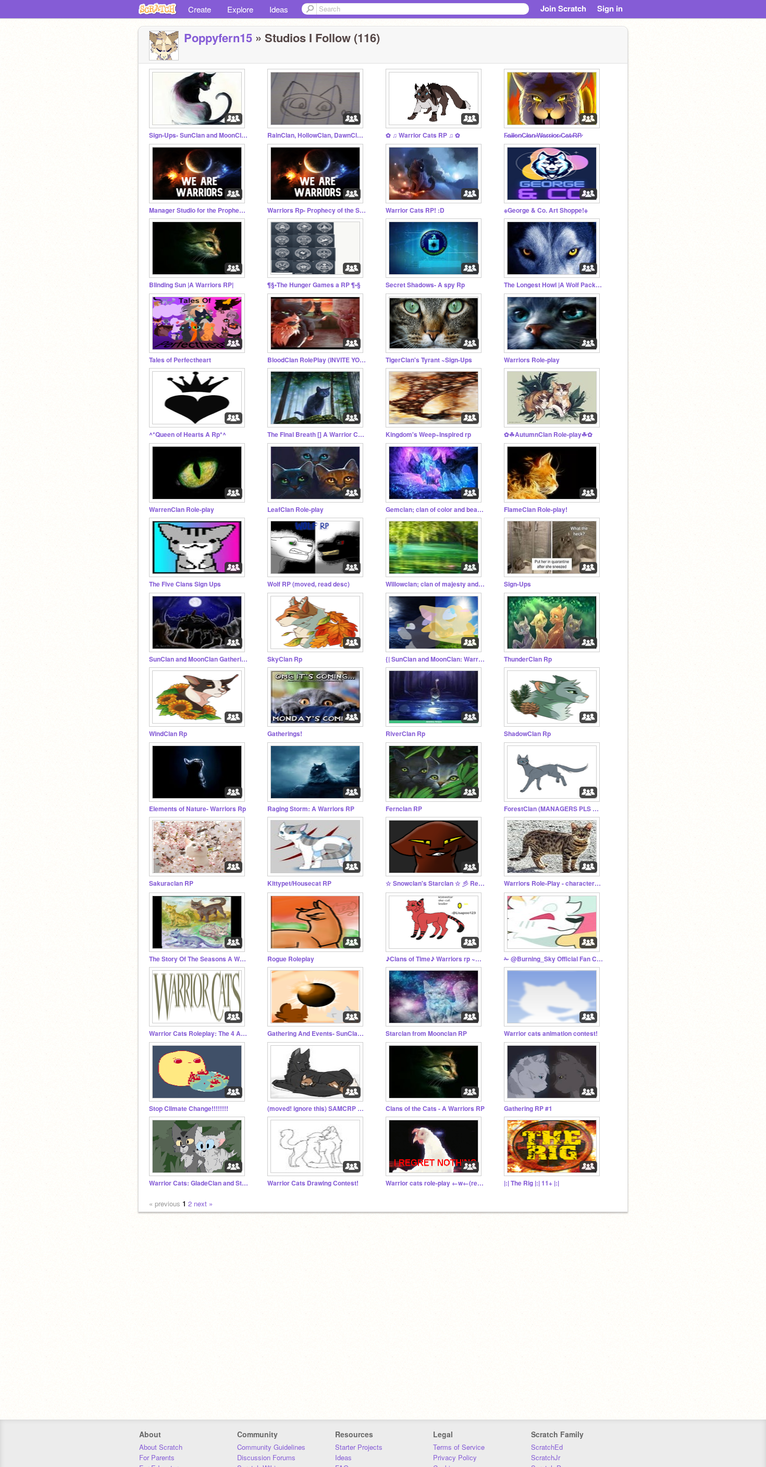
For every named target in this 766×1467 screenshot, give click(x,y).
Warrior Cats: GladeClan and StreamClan (198, 1183)
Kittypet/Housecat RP (299, 883)
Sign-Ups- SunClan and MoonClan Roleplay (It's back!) (198, 135)
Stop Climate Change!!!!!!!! (188, 1108)
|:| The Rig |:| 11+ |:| (531, 1183)
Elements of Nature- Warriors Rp (197, 808)
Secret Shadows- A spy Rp (425, 284)
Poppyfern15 (218, 37)
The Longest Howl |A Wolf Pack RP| (553, 284)
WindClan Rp (168, 733)
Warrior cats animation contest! (551, 1033)
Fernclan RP (404, 808)
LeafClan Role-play (295, 509)
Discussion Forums (266, 1457)
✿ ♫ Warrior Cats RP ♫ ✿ (423, 135)
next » (203, 1203)
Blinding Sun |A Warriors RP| (191, 284)
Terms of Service (459, 1447)
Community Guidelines (271, 1447)
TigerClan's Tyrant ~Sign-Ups (429, 360)
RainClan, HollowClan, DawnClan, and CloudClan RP (316, 135)
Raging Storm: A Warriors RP (310, 808)
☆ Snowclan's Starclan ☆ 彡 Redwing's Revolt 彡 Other (435, 883)
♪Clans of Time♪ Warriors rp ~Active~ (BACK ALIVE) (435, 959)
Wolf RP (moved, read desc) (308, 584)
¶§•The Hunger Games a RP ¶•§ (314, 284)
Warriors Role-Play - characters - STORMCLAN (553, 883)
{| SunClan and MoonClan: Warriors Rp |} (435, 659)
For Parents (157, 1457)
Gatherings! (284, 733)
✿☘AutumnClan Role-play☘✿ (548, 434)
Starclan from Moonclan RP (426, 1033)
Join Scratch (563, 8)
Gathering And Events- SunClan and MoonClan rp (316, 1033)
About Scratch (160, 1447)
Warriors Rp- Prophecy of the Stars (316, 210)
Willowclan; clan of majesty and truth (435, 584)
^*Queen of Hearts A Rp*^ (187, 434)
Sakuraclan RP (171, 883)
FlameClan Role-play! (535, 509)
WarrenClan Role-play (181, 509)
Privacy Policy (455, 1457)
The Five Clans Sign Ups (185, 584)
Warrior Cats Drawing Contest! (313, 1183)
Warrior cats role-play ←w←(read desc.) (435, 1183)
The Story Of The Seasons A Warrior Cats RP (198, 959)
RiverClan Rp (405, 733)
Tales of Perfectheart (180, 360)
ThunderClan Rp (528, 659)
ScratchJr (545, 1457)
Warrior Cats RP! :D (415, 210)
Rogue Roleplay (290, 959)
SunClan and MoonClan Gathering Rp (198, 659)
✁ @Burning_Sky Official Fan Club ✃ (553, 959)
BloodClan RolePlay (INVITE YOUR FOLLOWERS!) (316, 360)
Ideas (278, 9)
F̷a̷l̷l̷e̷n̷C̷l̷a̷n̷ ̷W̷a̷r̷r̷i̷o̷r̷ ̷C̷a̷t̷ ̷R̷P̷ (543, 135)
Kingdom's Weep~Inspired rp (428, 434)
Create (199, 9)
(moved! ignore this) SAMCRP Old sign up (316, 1108)
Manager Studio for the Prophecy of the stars (198, 210)
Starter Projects (358, 1447)
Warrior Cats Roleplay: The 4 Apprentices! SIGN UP (198, 1033)
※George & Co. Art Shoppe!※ (546, 210)
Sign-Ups (517, 584)
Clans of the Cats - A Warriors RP (435, 1108)
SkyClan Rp (284, 659)
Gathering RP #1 (528, 1108)
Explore (240, 9)
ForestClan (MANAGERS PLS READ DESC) (553, 808)
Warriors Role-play (532, 360)
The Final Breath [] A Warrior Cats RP (316, 434)
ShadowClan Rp (527, 733)
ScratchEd (547, 1447)
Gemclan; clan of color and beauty (435, 509)
